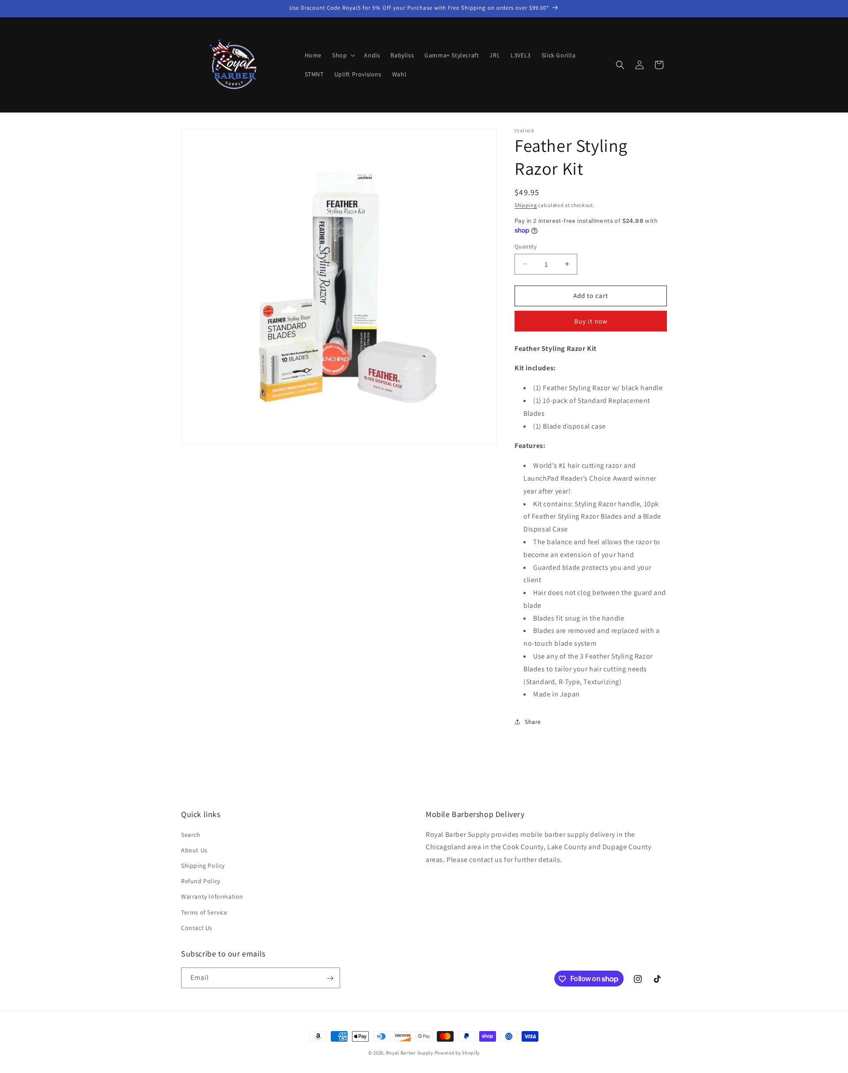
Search (191, 834)
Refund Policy (200, 881)
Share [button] (533, 722)
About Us (194, 850)
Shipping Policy (203, 865)
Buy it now (591, 321)
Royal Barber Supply (409, 1053)
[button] (343, 55)
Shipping (526, 205)
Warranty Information (212, 896)
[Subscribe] (330, 978)
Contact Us (196, 927)
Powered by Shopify (457, 1053)
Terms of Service (204, 912)
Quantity (526, 246)
